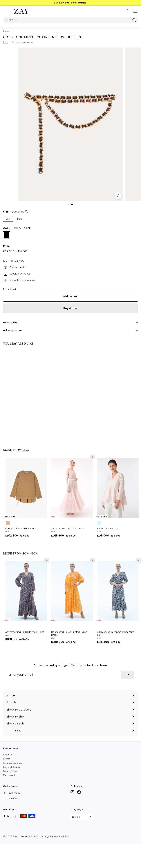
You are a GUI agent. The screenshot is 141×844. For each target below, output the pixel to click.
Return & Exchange (12, 762)
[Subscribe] (127, 675)
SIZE (13, 211)
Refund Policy (10, 771)
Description (11, 322)
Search (6, 758)
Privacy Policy (29, 836)
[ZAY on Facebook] (79, 792)
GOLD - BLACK (6, 235)
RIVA (25, 450)
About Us (7, 754)
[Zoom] (118, 195)
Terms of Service (11, 767)
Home (6, 31)
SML (8, 218)
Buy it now (70, 308)
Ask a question (13, 330)
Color (16, 228)
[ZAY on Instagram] (72, 792)
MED (19, 218)
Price (6, 246)
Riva (5, 42)
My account (9, 775)
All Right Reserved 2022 (56, 836)
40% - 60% (30, 553)
